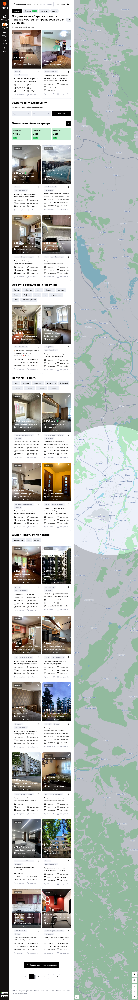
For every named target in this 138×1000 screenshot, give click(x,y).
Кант (46, 257)
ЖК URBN (48, 724)
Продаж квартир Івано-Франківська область (33, 991)
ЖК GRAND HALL (20, 931)
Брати (17, 257)
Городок (17, 71)
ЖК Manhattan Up (50, 187)
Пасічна (47, 861)
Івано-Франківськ (21, 75)
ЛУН (13, 991)
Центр (47, 657)
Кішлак (17, 187)
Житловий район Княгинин (24, 435)
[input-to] (41, 113)
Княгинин (18, 438)
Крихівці (56, 724)
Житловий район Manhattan (54, 435)
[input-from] (21, 113)
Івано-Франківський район (61, 991)
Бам (16, 657)
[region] (106, 500)
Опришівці (48, 590)
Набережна (49, 190)
